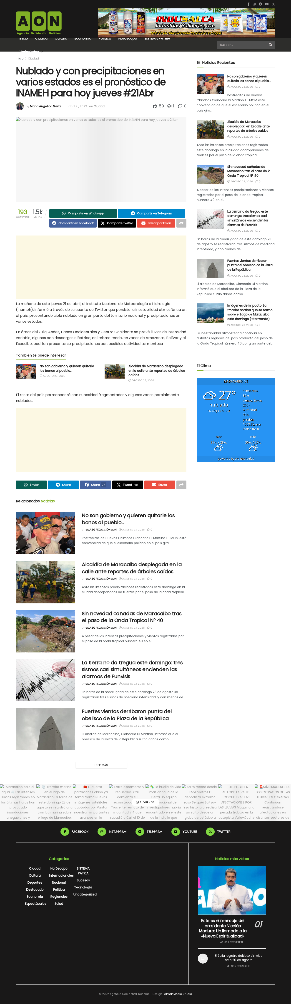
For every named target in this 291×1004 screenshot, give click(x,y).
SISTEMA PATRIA (157, 38)
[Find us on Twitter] (273, 4)
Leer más (101, 765)
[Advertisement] (101, 267)
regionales (59, 896)
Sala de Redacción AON (101, 529)
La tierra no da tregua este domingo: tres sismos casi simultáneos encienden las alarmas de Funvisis (132, 669)
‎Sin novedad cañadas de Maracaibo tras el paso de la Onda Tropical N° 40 (132, 617)
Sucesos (83, 880)
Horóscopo (127, 38)
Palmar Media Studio (177, 994)
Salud (59, 903)
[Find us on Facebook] (249, 4)
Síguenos (147, 802)
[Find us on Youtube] (267, 4)
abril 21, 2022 (77, 106)
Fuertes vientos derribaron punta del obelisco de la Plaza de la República (127, 715)
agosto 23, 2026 (53, 376)
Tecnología (83, 887)
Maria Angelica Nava (45, 106)
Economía (83, 38)
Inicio (24, 38)
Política (105, 38)
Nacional (59, 882)
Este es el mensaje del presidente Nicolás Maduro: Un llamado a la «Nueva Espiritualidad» (223, 928)
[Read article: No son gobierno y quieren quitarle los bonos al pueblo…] (26, 371)
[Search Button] (271, 45)
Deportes (35, 882)
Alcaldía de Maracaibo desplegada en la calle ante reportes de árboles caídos (156, 370)
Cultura (61, 38)
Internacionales (61, 875)
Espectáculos (35, 903)
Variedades (29, 51)
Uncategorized (85, 894)
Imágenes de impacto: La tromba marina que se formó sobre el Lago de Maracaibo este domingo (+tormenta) (250, 312)
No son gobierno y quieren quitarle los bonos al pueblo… (67, 368)
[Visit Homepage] (39, 23)
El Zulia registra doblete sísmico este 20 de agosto (239, 957)
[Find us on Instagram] (254, 4)
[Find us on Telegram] (260, 4)
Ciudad (41, 38)
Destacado (35, 889)
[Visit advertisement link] (186, 23)
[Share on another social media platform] (181, 223)
